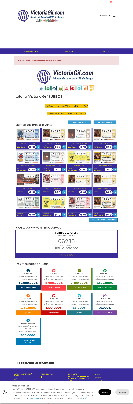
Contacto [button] (105, 51)
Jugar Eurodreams (105, 313)
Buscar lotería (80, 122)
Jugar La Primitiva (105, 288)
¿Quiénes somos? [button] (31, 51)
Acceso (104, 16)
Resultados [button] (69, 51)
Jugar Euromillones (28, 288)
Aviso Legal (98, 379)
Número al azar (106, 122)
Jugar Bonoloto (79, 288)
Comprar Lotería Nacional (28, 341)
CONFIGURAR (34, 398)
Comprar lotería (18, 381)
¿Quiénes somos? (19, 379)
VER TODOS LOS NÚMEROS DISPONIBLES (103, 220)
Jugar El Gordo (53, 288)
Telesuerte (98, 377)
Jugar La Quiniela (53, 313)
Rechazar (122, 392)
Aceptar (105, 392)
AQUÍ (85, 398)
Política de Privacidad (101, 381)
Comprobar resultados (67, 255)
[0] (110, 16)
